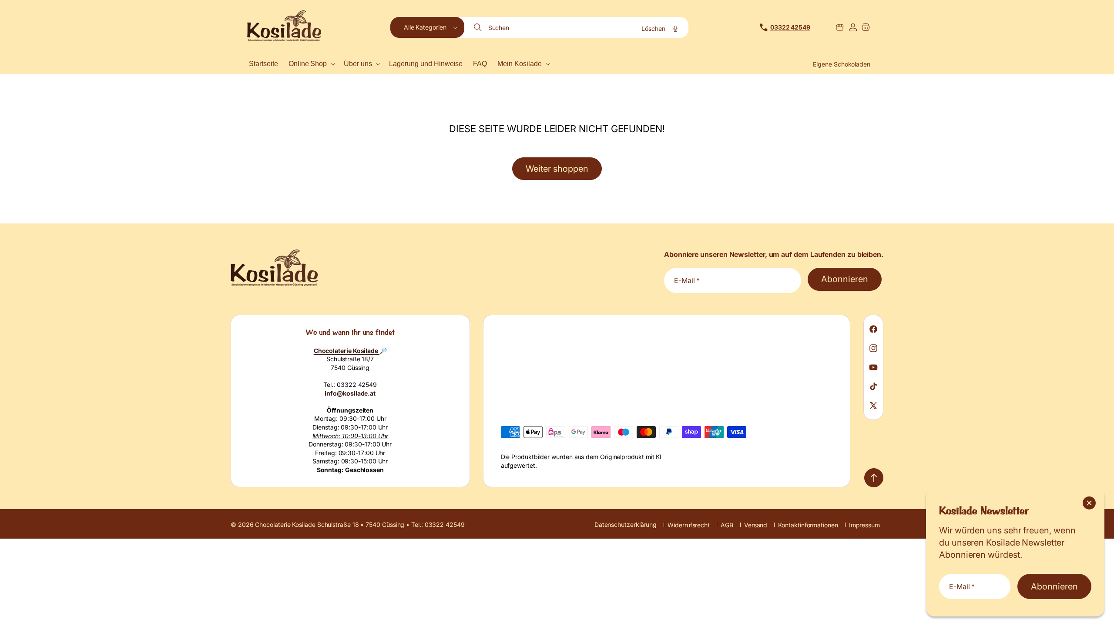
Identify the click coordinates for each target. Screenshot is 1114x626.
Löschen (653, 28)
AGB (727, 525)
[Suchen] (478, 27)
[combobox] (577, 27)
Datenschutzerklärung (625, 524)
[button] (427, 27)
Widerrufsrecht (689, 525)
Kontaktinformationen (808, 525)
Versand (755, 525)
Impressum (864, 525)
